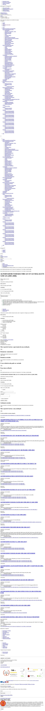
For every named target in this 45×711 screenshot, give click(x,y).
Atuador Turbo (7, 92)
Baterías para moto (8, 32)
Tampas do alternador (8, 51)
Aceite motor (7, 78)
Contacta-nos (5, 646)
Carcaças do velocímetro (9, 54)
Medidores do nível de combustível (11, 56)
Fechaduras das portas (8, 96)
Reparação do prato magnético (10, 76)
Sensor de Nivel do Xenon (9, 112)
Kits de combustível (8, 173)
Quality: (4, 389)
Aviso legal (5, 636)
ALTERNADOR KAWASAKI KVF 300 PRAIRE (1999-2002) (17, 450)
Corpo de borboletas (8, 90)
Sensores (4, 110)
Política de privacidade (6, 638)
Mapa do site (5, 647)
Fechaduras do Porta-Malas (9, 97)
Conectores (7, 36)
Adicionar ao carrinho (7, 429)
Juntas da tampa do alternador (10, 37)
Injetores (6, 172)
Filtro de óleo (7, 72)
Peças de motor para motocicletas (8, 70)
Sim (3, 355)
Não (1, 355)
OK (1, 349)
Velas (6, 34)
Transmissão (5, 67)
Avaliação (2, 394)
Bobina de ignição (8, 33)
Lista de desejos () (3, 12)
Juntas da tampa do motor (9, 74)
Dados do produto (6, 310)
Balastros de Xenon (8, 83)
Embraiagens (7, 69)
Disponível (2, 341)
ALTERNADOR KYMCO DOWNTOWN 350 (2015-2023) (16, 476)
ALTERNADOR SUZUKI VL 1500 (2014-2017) (13, 541)
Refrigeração (5, 101)
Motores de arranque (8, 39)
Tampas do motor (8, 52)
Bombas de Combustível (9, 100)
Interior (4, 107)
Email (1, 690)
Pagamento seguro (6, 1)
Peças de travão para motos (7, 65)
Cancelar (2, 400)
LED (6, 85)
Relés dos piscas (7, 44)
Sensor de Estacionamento (9, 111)
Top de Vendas (5, 644)
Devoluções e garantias (7, 2)
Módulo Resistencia (8, 104)
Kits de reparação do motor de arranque (11, 38)
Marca (1, 339)
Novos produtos (5, 643)
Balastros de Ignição (10, 86)
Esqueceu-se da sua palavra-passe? (6, 695)
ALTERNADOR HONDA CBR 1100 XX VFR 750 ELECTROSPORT (19, 617)
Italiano (7, 9)
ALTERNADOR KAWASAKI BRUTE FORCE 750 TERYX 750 (18, 463)
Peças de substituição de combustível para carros (11, 99)
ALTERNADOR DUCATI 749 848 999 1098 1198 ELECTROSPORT (19, 435)
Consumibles (5, 79)
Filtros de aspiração (8, 58)
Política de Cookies (31, 684)
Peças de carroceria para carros (8, 95)
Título (1, 391)
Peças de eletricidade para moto (8, 29)
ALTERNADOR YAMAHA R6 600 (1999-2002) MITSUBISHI (17, 553)
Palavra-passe (2, 693)
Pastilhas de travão (8, 66)
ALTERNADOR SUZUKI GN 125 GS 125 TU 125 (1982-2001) (17, 489)
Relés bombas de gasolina (9, 43)
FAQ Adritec (5, 631)
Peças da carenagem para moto (8, 45)
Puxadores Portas (8, 98)
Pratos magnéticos (8, 77)
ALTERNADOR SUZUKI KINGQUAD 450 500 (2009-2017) (17, 580)
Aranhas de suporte (8, 46)
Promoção (4, 642)
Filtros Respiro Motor (8, 93)
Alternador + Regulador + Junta (10, 31)
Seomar (9, 686)
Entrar (1, 255)
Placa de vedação (8, 94)
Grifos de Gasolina (8, 171)
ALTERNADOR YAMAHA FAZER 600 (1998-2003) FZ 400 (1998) (19, 502)
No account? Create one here (5, 698)
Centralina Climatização (9, 102)
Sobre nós (4, 4)
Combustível (5, 55)
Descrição (4, 309)
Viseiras (6, 48)
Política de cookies (6, 637)
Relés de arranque (8, 42)
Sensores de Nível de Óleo (9, 116)
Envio (4, 635)
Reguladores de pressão (9, 62)
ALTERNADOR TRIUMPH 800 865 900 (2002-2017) (15, 527)
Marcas (4, 645)
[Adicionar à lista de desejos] (0, 297)
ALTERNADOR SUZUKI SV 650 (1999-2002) (13, 514)
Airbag (4, 105)
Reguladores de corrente (9, 41)
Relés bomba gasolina (8, 63)
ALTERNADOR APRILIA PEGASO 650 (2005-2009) (15, 605)
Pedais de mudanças (8, 49)
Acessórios (4, 80)
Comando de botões (8, 109)
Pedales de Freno (8, 50)
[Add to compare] (0, 298)
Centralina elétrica (8, 35)
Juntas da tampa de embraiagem (10, 73)
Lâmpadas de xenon (8, 84)
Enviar (6, 400)
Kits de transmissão (8, 68)
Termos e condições (6, 3)
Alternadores (7, 30)
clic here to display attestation (34, 680)
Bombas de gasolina (8, 57)
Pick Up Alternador (8, 40)
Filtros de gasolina (8, 170)
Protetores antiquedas (8, 53)
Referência (2, 340)
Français (8, 10)
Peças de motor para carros (7, 87)
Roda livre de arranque (9, 71)
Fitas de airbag (7, 106)
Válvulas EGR (7, 89)
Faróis (6, 47)
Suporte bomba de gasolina (9, 64)
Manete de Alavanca (8, 108)
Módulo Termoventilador (9, 103)
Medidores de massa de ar (9, 88)
